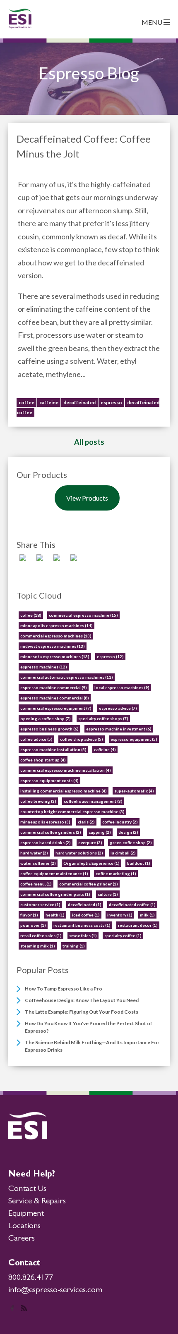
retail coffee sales (41, 935)
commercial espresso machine (83, 615)
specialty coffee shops (103, 718)
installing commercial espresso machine (63, 790)
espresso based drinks (45, 842)
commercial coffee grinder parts (55, 894)
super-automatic (134, 790)
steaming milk (37, 945)
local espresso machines (121, 687)
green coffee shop (131, 842)
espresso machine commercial (53, 687)
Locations (24, 1226)
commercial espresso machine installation (65, 770)
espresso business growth (49, 728)
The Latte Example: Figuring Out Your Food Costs (81, 1012)
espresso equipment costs (49, 780)
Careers (21, 1239)
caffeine (48, 402)
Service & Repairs (37, 1202)
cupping (100, 832)
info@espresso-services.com (55, 1290)
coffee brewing (38, 801)
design (128, 832)
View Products (87, 498)
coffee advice (36, 739)
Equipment (26, 1214)
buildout (138, 863)
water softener (38, 863)
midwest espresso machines (52, 646)
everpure (90, 842)
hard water (34, 852)
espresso (111, 402)
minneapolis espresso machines (56, 625)
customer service (40, 904)
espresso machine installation (53, 749)
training (74, 945)
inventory (119, 914)
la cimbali (123, 852)
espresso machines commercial (54, 697)
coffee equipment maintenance (54, 873)
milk (147, 914)
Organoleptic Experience (91, 863)
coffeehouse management (93, 801)
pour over (33, 925)
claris (86, 821)
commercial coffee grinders (50, 832)
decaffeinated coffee (132, 904)
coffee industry (120, 821)
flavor (29, 914)
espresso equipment (134, 739)
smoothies (83, 935)
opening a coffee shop (45, 718)
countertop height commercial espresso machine (72, 811)
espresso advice (118, 708)
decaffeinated (79, 402)
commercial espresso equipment (55, 708)
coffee (26, 402)
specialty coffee (123, 935)
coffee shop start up (43, 759)
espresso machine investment (119, 728)
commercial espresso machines (55, 635)
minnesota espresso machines (54, 656)
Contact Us (27, 1189)
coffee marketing (116, 873)
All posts (89, 441)
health (55, 914)
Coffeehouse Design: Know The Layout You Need (82, 1000)
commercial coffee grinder (88, 883)
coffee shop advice (81, 739)
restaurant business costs (82, 925)
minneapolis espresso (45, 821)
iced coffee (86, 914)
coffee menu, (36, 883)
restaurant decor (138, 925)
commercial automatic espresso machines (66, 677)
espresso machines (43, 666)
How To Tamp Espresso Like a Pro (63, 989)
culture (108, 894)
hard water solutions (79, 852)
